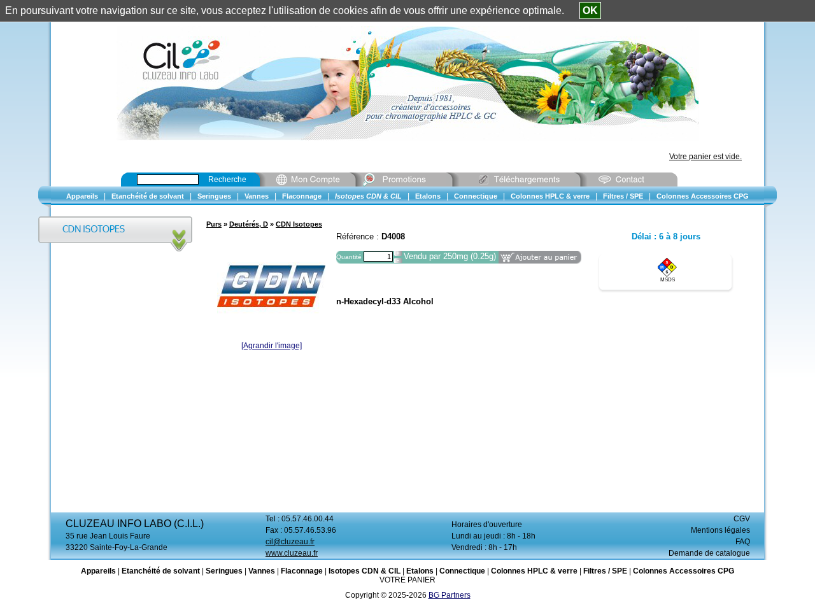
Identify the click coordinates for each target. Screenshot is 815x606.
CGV (742, 518)
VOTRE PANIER (407, 579)
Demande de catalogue (709, 553)
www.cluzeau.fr (292, 553)
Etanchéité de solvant (161, 571)
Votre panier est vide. (705, 156)
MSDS (667, 280)
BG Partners (450, 595)
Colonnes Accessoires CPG (683, 571)
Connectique (462, 571)
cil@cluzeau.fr (290, 541)
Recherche (227, 179)
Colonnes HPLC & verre (534, 571)
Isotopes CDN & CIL (364, 571)
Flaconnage (302, 571)
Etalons (420, 571)
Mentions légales (720, 530)
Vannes (261, 571)
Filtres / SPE (605, 571)
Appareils (98, 571)
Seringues (224, 571)
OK (590, 10)
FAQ (742, 541)
